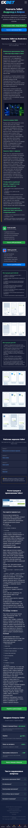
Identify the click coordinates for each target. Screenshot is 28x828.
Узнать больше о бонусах (14, 762)
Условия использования (14, 808)
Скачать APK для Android (14, 242)
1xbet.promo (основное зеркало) (11, 450)
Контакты (14, 814)
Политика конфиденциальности (14, 810)
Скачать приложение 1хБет (14, 29)
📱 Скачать (3, 826)
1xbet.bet (4, 471)
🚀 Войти (25, 826)
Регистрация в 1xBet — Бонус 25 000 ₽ (14, 25)
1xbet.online (5, 457)
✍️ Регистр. (14, 826)
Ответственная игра (14, 812)
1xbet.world (5, 464)
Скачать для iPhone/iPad (14, 264)
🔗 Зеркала (8, 826)
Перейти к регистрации (14, 708)
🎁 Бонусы (19, 826)
